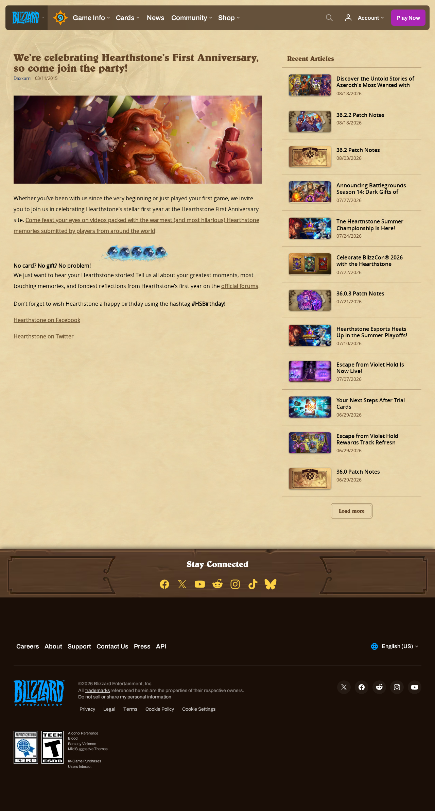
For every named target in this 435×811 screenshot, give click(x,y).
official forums (239, 286)
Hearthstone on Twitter (44, 336)
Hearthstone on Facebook (47, 320)
